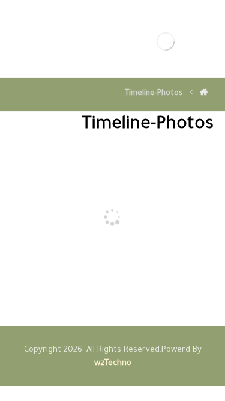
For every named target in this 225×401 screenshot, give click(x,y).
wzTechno (112, 363)
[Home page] (204, 94)
